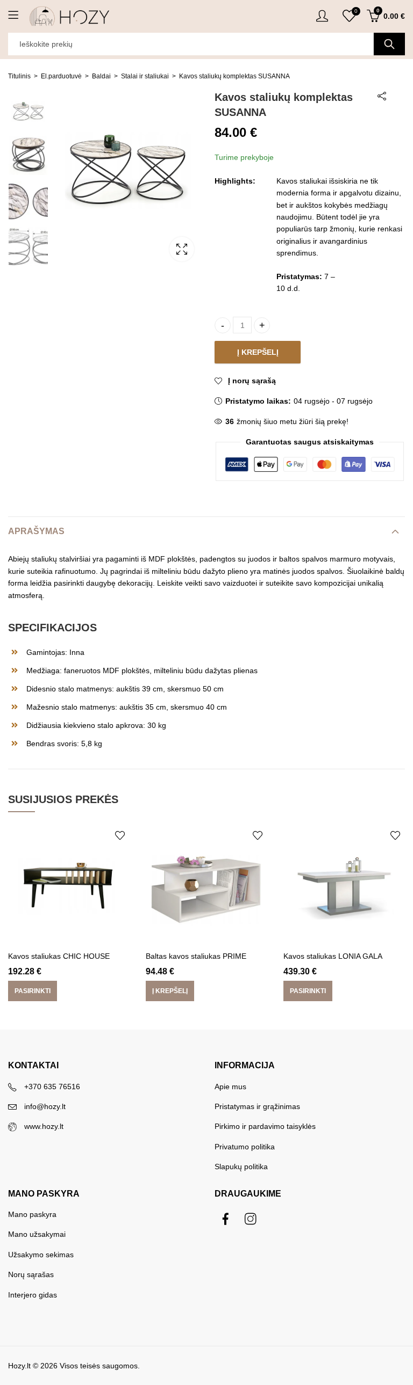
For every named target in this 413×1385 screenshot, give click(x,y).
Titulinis (19, 76)
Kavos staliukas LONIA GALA (332, 956)
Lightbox (181, 249)
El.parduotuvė (61, 76)
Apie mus (230, 1086)
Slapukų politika (241, 1166)
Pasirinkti (33, 991)
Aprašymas (36, 531)
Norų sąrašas (31, 1274)
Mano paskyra (32, 1214)
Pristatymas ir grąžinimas (257, 1106)
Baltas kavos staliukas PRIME (196, 956)
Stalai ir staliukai (145, 76)
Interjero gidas (32, 1295)
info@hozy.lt (45, 1106)
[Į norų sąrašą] (120, 835)
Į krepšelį (258, 352)
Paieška (389, 44)
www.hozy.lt (43, 1126)
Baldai (101, 76)
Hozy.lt (19, 1365)
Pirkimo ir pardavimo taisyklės (265, 1126)
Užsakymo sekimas (41, 1254)
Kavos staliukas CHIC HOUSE (59, 956)
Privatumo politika (245, 1146)
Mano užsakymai (37, 1234)
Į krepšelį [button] (170, 991)
